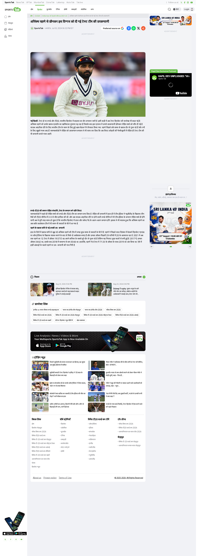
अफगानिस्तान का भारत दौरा (41, 459)
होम (9, 17)
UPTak (29, 2)
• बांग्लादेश (91, 432)
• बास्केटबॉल (64, 443)
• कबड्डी (63, 439)
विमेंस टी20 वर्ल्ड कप (38, 435)
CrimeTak (50, 2)
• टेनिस (62, 435)
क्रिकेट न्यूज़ (36, 467)
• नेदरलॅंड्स (91, 435)
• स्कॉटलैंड (91, 447)
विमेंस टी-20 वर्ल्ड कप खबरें (41, 455)
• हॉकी (62, 451)
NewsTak (20, 2)
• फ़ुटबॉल (63, 432)
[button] (32, 9)
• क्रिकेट (63, 424)
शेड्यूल (10, 23)
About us (37, 477)
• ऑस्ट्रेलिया (92, 424)
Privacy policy (50, 477)
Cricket (37, 16)
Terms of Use (65, 477)
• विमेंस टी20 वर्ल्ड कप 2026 (127, 428)
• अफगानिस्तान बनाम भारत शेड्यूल (129, 445)
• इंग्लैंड (90, 443)
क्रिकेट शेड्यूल (37, 428)
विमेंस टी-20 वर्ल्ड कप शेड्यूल (41, 439)
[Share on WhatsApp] (133, 28)
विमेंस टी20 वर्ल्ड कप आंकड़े (41, 447)
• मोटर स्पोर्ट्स (64, 447)
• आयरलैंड (91, 459)
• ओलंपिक (63, 428)
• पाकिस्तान (92, 439)
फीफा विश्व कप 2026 (39, 432)
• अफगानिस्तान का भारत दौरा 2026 (129, 432)
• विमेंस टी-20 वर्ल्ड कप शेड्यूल (128, 441)
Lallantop (60, 2)
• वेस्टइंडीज (92, 451)
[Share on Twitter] (138, 28)
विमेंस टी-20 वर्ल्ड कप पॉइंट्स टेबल (43, 443)
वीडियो (10, 30)
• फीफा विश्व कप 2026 (125, 424)
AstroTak (70, 2)
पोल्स (10, 36)
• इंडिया (90, 428)
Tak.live (80, 2)
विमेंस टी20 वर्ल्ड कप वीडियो (41, 451)
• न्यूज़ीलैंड (91, 455)
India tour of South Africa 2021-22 (54, 16)
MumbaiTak (39, 2)
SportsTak (9, 2)
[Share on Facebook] (129, 28)
